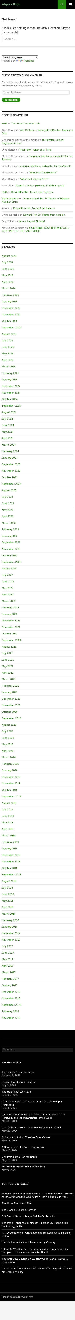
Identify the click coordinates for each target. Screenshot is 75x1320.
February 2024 (10, 451)
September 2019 (11, 796)
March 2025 (9, 366)
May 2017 (7, 959)
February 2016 (10, 1011)
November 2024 (11, 392)
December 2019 (11, 776)
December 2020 (11, 698)
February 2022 (10, 607)
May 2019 (7, 822)
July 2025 (7, 340)
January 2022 (10, 614)
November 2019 (11, 783)
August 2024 (9, 412)
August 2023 (9, 490)
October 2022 (10, 555)
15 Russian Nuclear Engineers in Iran (23, 1166)
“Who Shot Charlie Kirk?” (43, 172)
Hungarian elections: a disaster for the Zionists (44, 165)
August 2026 (9, 255)
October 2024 (10, 399)
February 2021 (10, 685)
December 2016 (11, 991)
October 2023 (10, 477)
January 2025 (10, 379)
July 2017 (7, 946)
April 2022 (7, 594)
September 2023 (11, 483)
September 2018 (11, 874)
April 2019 (7, 829)
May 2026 (7, 275)
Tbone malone (10, 198)
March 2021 (9, 679)
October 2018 (10, 868)
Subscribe (11, 100)
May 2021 (7, 666)
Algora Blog (11, 4)
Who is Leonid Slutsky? (32, 221)
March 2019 (9, 835)
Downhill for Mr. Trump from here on (32, 192)
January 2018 (10, 926)
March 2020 (9, 757)
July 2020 (7, 731)
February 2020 (10, 763)
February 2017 (10, 978)
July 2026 (7, 262)
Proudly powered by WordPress (17, 1297)
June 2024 (8, 425)
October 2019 (10, 789)
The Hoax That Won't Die (16, 1203)
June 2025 (8, 347)
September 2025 (11, 327)
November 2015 (11, 1017)
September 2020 (11, 718)
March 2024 (9, 444)
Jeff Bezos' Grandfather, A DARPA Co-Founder (28, 1216)
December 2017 (11, 933)
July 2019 (7, 809)
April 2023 (7, 516)
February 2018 (10, 920)
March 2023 (9, 522)
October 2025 (10, 321)
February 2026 (10, 294)
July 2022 (7, 575)
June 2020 (8, 737)
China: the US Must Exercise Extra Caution (26, 1137)
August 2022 (9, 568)
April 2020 (7, 750)
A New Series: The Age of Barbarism (23, 1147)
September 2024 (11, 405)
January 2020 (10, 770)
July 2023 (7, 496)
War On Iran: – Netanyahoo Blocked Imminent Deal (31, 1127)
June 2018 (8, 894)
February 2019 (10, 842)
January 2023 (10, 535)
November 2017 (11, 939)
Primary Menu (70, 4)
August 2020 (9, 724)
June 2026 (8, 268)
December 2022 (11, 542)
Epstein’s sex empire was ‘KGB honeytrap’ (40, 185)
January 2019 (10, 848)
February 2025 (10, 373)
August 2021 (9, 646)
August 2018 (9, 881)
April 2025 (7, 360)
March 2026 (9, 288)
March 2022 (9, 601)
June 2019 (8, 816)
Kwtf (4, 123)
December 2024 (11, 386)
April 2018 (7, 907)
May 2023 (7, 509)
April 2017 (7, 965)
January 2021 (10, 692)
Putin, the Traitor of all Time (36, 149)
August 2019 (9, 802)
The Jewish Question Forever (19, 1072)
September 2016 (11, 1004)
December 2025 (11, 307)
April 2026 (7, 281)
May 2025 (7, 353)
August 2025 (9, 334)
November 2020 (11, 705)
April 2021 (7, 672)
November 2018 (11, 861)
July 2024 (7, 418)
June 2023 (8, 503)
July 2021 (7, 653)
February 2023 (10, 529)
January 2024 (10, 457)
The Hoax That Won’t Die (25, 123)
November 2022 (11, 548)
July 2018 (7, 887)
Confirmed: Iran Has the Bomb (19, 1156)
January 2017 (10, 985)
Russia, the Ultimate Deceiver (19, 1081)
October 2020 (10, 711)
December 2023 (11, 464)
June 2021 (8, 659)
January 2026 (10, 301)
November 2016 (11, 998)
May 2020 (7, 744)
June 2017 (8, 952)
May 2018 (7, 900)
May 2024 (7, 431)
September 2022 (11, 561)
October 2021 (10, 633)
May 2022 (7, 588)
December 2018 (11, 855)
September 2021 (11, 640)
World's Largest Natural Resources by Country (28, 1242)
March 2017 (9, 972)
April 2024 (7, 438)
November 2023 (11, 470)
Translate (28, 60)
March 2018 (9, 913)
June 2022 (8, 581)
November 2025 (11, 314)
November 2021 (11, 627)
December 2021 (11, 620)
